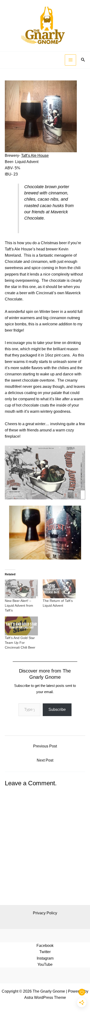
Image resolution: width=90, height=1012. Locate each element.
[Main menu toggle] (70, 60)
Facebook (45, 945)
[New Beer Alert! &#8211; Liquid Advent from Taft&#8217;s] (21, 588)
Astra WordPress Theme (45, 997)
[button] (83, 60)
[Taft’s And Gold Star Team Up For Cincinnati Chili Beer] (21, 625)
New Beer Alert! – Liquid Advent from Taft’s (19, 605)
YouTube (45, 964)
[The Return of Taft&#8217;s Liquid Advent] (59, 588)
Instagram (45, 958)
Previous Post (45, 746)
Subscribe (57, 709)
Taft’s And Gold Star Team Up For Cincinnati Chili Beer (20, 642)
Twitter (45, 952)
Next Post (45, 760)
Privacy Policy (45, 913)
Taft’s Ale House (35, 155)
